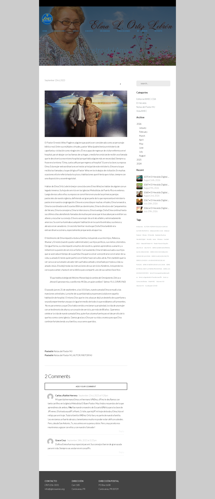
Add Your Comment (86, 386)
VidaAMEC (151, 281)
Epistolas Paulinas (160, 235)
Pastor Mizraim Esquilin (161, 243)
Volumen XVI (160, 281)
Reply (121, 431)
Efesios (144, 235)
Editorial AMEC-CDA (146, 99)
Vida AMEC (141, 111)
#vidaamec (139, 227)
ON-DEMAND (105, 31)
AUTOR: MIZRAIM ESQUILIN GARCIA (155, 227)
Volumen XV (140, 286)
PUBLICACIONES (124, 31)
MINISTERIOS (142, 31)
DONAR (76, 31)
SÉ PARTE (159, 31)
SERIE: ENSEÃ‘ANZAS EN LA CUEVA (154, 265)
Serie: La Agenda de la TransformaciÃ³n (150, 277)
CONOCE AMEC (60, 31)
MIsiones (159, 239)
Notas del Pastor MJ (63, 351)
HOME (44, 31)
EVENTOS (89, 31)
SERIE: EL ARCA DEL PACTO (160, 256)
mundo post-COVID (151, 286)
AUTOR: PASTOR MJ (82, 355)
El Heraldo (141, 103)
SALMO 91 (147, 248)
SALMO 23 (139, 248)
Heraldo (149, 239)
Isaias (154, 239)
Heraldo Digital (140, 239)
